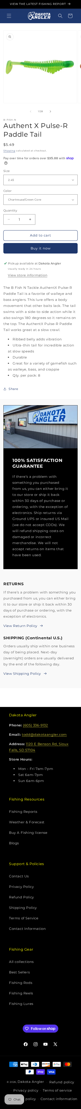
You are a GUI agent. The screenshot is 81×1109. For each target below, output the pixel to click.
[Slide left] (31, 111)
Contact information (58, 1099)
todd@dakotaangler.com (44, 734)
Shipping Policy (23, 908)
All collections (21, 962)
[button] (9, 16)
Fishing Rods (20, 983)
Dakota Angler (31, 1082)
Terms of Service (23, 918)
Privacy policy (25, 1090)
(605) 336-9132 (35, 725)
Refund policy (61, 1082)
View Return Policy (20, 626)
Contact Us (19, 876)
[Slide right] (50, 111)
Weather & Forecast (27, 822)
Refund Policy (21, 897)
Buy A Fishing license (28, 832)
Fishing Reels (21, 993)
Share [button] (13, 389)
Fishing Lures (21, 1004)
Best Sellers (19, 972)
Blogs (14, 843)
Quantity (10, 210)
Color (7, 191)
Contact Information (27, 929)
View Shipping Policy (22, 673)
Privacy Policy (21, 887)
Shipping (9, 150)
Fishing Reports (23, 811)
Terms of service (57, 1090)
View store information (27, 275)
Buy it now (41, 248)
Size (6, 171)
